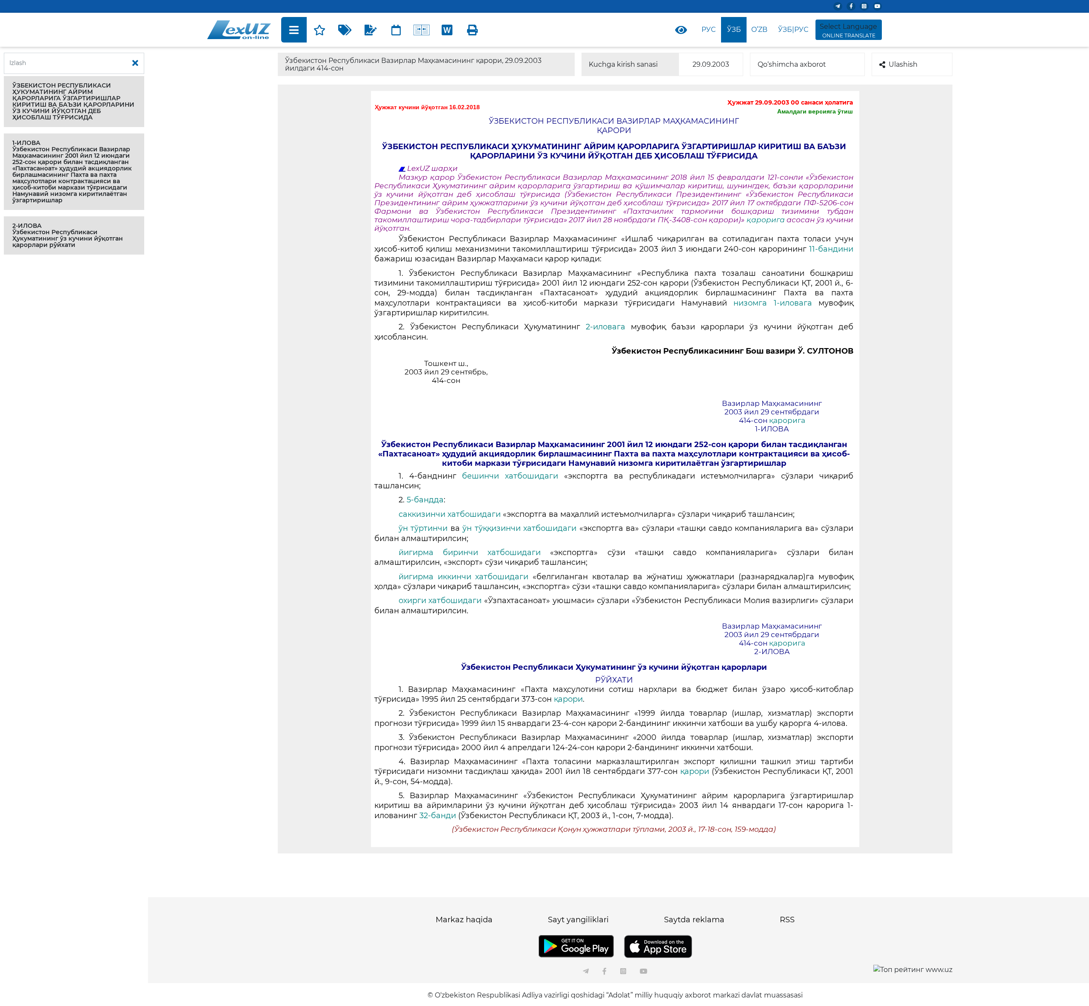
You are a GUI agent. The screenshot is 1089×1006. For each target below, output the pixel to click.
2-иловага (608, 327)
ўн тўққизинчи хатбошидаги (520, 528)
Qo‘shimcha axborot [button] (792, 64)
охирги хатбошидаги (441, 600)
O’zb (759, 30)
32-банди (438, 815)
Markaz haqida (464, 919)
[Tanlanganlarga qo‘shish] (319, 30)
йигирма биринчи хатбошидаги (474, 552)
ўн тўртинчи (423, 528)
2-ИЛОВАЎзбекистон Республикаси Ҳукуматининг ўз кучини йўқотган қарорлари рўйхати (67, 235)
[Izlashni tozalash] (135, 63)
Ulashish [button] (903, 64)
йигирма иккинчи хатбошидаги (466, 576)
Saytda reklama (694, 919)
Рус (708, 30)
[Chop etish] (472, 30)
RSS (787, 919)
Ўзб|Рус (793, 30)
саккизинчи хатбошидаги (451, 514)
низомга (750, 303)
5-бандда (425, 499)
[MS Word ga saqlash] (447, 30)
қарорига (767, 219)
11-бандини (831, 249)
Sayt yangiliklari (578, 919)
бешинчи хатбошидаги (513, 476)
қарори (568, 699)
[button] (74, 101)
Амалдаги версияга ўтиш (815, 111)
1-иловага (796, 303)
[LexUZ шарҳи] (370, 30)
